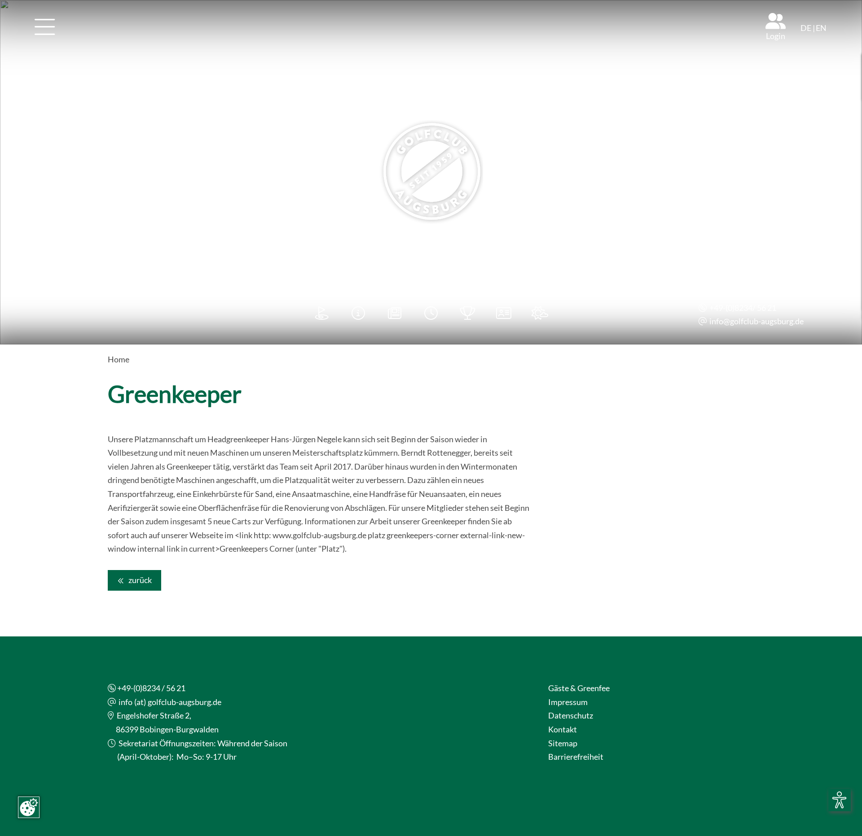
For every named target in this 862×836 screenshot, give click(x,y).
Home (118, 359)
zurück (139, 580)
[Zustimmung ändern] (29, 807)
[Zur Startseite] (431, 172)
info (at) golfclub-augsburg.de (170, 702)
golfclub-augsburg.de (767, 321)
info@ (719, 321)
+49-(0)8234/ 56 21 (742, 308)
